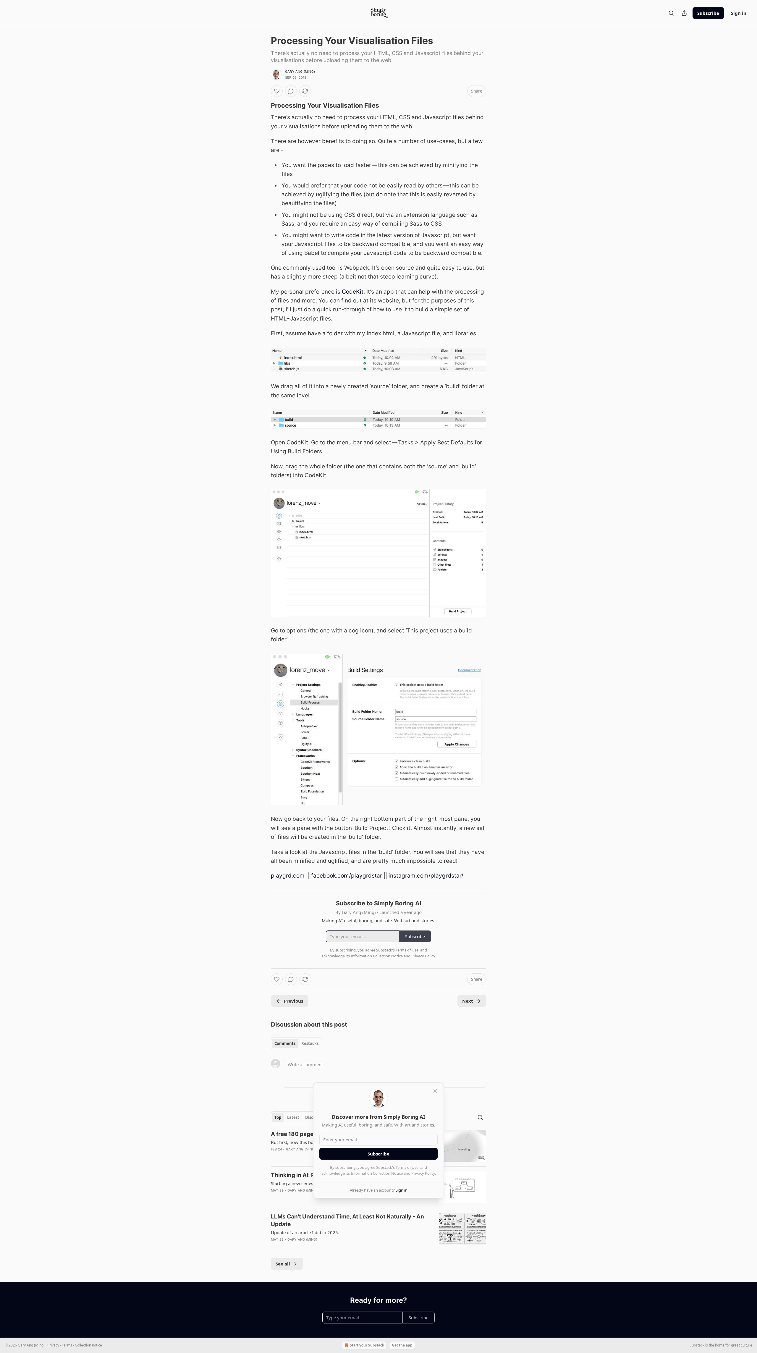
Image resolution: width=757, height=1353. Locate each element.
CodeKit (352, 291)
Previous (293, 1001)
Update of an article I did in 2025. (305, 1232)
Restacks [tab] (309, 1043)
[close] (435, 1091)
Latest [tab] (293, 1117)
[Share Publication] (684, 13)
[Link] (262, 105)
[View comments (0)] (291, 91)
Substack (697, 1345)
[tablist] (296, 1043)
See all (283, 1264)
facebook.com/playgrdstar (346, 875)
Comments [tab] (284, 1043)
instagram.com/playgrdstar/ (426, 875)
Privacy (53, 1345)
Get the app (402, 1345)
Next (467, 1001)
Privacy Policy (423, 1173)
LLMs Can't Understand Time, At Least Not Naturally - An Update (347, 1220)
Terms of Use (407, 1167)
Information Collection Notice (377, 1173)
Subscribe (708, 13)
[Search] (671, 13)
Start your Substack (367, 1345)
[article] (378, 1231)
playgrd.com (288, 875)
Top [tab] (277, 1117)
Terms (67, 1345)
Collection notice (88, 1345)
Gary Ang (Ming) (300, 71)
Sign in (738, 13)
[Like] (277, 91)
